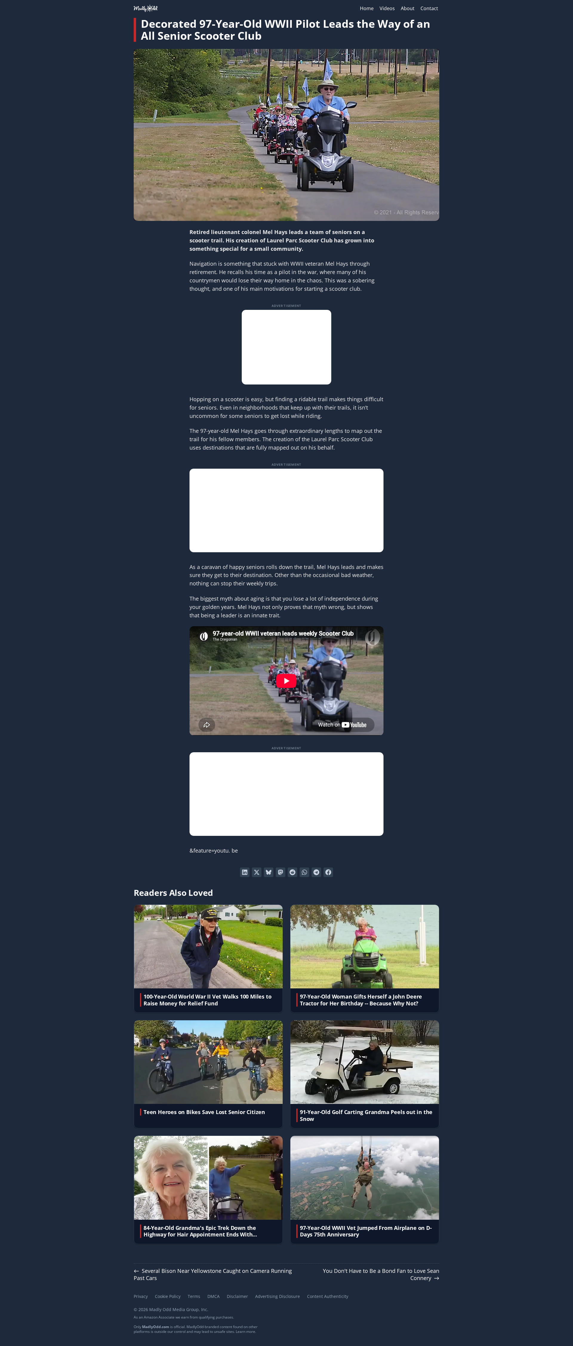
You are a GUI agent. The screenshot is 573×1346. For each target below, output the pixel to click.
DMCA (213, 1296)
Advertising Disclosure (277, 1296)
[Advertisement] (286, 347)
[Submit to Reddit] (292, 872)
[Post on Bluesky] (268, 872)
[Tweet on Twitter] (256, 872)
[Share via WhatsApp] (304, 872)
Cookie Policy (168, 1296)
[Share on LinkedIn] (244, 872)
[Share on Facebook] (328, 872)
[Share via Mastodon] (280, 872)
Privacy (141, 1296)
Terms (194, 1296)
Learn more (245, 1331)
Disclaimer (237, 1296)
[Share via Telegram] (316, 872)
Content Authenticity (327, 1296)
